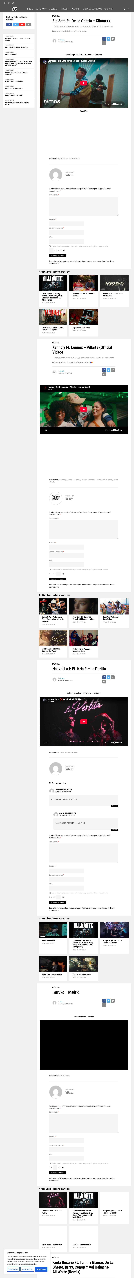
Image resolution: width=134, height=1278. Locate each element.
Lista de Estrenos (92, 9)
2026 (62, 752)
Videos (64, 9)
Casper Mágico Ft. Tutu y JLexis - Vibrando (16, 73)
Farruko (67, 1076)
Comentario (54, 195)
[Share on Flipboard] (22, 24)
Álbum (75, 9)
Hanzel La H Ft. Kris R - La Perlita (16, 47)
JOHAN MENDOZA (63, 789)
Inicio (30, 9)
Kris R (76, 752)
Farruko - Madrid (11, 54)
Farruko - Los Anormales (13, 88)
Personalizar (13, 1269)
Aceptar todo (41, 1269)
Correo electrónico (56, 228)
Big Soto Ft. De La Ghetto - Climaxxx (17, 18)
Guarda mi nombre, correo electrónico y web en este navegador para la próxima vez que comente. (80, 246)
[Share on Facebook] (9, 24)
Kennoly (63, 480)
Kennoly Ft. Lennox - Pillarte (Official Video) (17, 39)
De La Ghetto (75, 158)
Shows (108, 9)
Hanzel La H (68, 752)
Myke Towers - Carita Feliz (14, 81)
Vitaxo (62, 40)
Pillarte (52, 482)
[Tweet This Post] (16, 24)
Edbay (62, 371)
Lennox (115, 480)
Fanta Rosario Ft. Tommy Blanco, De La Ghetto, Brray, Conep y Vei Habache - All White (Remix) (18, 63)
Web (51, 237)
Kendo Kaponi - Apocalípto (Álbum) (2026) (17, 103)
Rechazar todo (27, 1269)
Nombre (52, 219)
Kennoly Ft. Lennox (73, 480)
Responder (114, 805)
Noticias (40, 9)
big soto (67, 158)
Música (53, 9)
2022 (62, 158)
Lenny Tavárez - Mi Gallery (14, 95)
